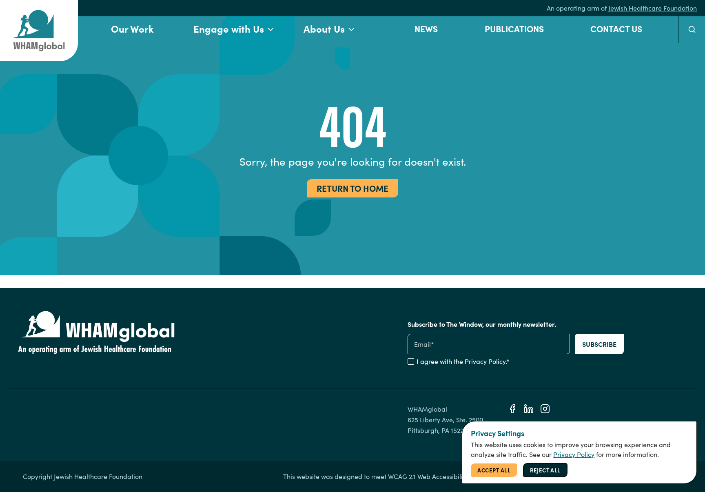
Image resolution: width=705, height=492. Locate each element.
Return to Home (352, 188)
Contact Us (616, 28)
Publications (514, 28)
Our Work (132, 28)
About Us (324, 28)
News (426, 28)
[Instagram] (545, 409)
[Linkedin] (529, 409)
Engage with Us (228, 28)
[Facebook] (512, 409)
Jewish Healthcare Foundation (652, 8)
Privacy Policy (485, 361)
